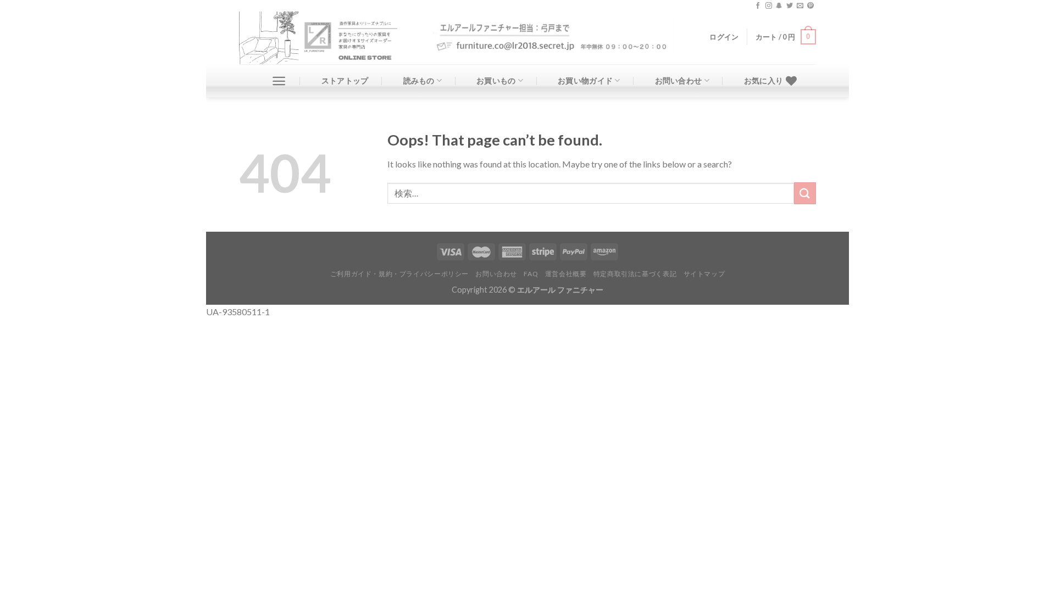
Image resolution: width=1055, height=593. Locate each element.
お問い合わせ (678, 80)
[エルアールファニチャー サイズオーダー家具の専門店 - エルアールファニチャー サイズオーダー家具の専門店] (328, 38)
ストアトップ (345, 80)
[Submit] (805, 193)
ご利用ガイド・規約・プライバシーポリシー (399, 274)
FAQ (531, 274)
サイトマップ (704, 274)
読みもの (419, 80)
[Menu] (278, 81)
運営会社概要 (566, 274)
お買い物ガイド (585, 80)
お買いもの (495, 80)
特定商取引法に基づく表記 (634, 274)
